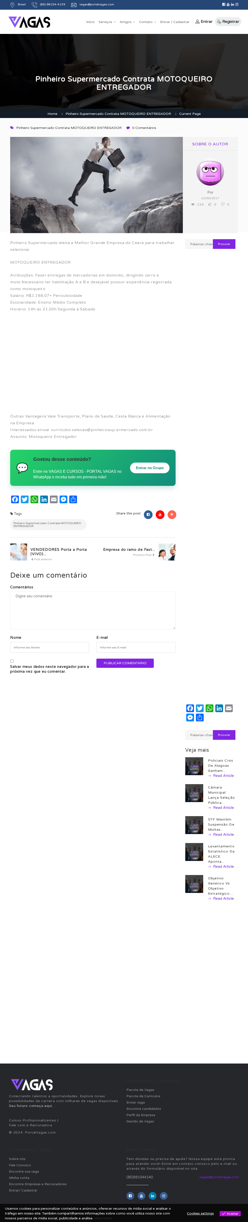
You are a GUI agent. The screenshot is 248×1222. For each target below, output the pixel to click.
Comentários (21, 587)
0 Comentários (144, 128)
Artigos (126, 22)
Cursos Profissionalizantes (32, 1120)
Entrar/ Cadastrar (23, 1190)
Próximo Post (142, 555)
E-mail (102, 637)
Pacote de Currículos (143, 1096)
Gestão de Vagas (140, 1121)
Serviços (105, 22)
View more (102, 1218)
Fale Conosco (20, 1165)
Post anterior (42, 559)
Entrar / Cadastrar (174, 22)
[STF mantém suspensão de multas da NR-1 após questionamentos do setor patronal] (194, 825)
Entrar (207, 21)
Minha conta (19, 1178)
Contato (146, 22)
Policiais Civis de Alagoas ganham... (220, 765)
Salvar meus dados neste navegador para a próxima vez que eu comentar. (49, 669)
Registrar (230, 21)
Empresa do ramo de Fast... (129, 549)
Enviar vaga (135, 1102)
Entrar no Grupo (150, 468)
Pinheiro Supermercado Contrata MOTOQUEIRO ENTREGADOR (118, 114)
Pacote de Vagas (140, 1090)
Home (52, 114)
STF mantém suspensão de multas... (221, 824)
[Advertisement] (93, 366)
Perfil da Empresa (140, 1115)
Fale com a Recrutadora (30, 1125)
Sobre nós (17, 1159)
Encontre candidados (143, 1109)
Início (90, 22)
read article (223, 775)
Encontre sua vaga (24, 1171)
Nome (16, 637)
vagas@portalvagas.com (219, 1177)
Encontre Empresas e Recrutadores (38, 1184)
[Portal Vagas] (29, 22)
